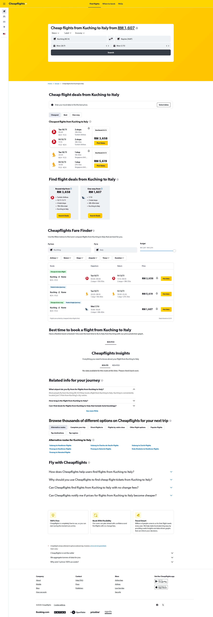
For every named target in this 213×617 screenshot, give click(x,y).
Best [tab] (65, 115)
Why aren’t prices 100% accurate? (64, 562)
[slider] (174, 250)
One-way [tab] (76, 115)
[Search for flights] (4, 11)
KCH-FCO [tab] (110, 342)
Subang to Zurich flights (141, 445)
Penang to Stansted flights (59, 452)
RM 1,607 (126, 27)
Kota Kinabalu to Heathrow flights (145, 449)
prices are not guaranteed (98, 546)
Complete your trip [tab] (78, 427)
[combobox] (56, 33)
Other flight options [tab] (137, 427)
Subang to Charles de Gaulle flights (104, 445)
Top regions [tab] (73, 433)
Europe (57, 84)
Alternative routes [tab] (58, 427)
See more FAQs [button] (92, 411)
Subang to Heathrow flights (60, 445)
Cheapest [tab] (55, 115)
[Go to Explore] (4, 26)
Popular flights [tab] (156, 427)
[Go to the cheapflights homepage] (18, 4)
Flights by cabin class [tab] (116, 427)
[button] (4, 4)
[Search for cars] (4, 21)
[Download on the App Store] (161, 587)
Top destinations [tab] (57, 433)
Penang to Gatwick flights (101, 449)
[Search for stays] (4, 16)
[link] (64, 215)
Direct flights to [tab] (97, 427)
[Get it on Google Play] (161, 581)
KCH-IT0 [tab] (105, 365)
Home (50, 84)
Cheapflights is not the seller (62, 553)
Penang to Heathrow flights (60, 449)
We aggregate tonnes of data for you (65, 557)
